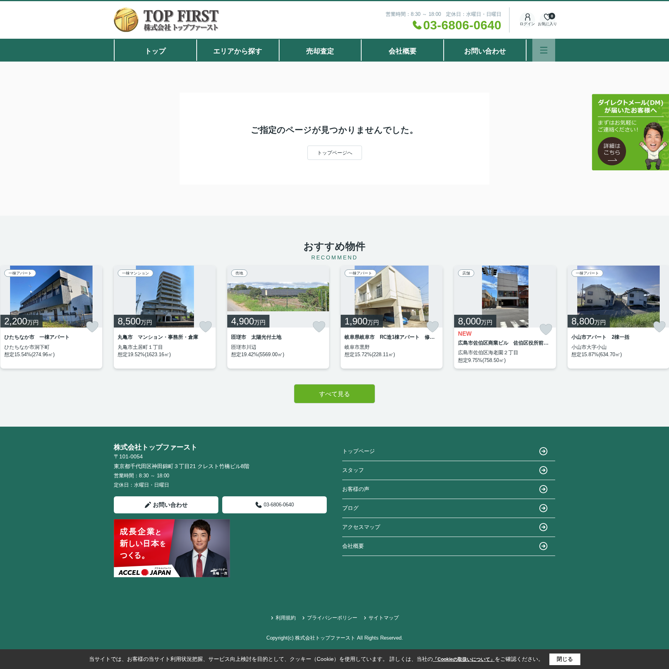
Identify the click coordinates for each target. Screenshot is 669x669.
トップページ (358, 451)
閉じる (565, 659)
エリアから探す (237, 51)
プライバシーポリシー (332, 618)
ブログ (350, 508)
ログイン (527, 24)
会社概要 (403, 51)
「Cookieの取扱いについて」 (464, 659)
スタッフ (353, 470)
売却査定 (320, 51)
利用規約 (286, 618)
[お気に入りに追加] (92, 327)
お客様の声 (355, 489)
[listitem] (164, 317)
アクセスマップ (361, 527)
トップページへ (334, 153)
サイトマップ (384, 618)
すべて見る (334, 394)
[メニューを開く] (543, 50)
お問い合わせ (485, 51)
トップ (155, 51)
